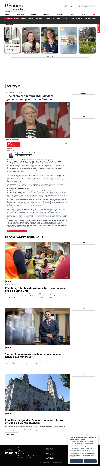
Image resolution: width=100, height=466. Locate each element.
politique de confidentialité (83, 455)
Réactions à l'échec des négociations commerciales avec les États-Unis (36, 289)
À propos (21, 450)
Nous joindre (22, 448)
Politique (47, 18)
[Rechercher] (94, 14)
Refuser (90, 461)
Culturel (87, 18)
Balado (94, 18)
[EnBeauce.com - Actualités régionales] (14, 6)
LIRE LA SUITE (10, 302)
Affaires (30, 18)
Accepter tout (76, 461)
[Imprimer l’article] (66, 143)
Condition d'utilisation (25, 458)
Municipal (65, 18)
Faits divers (39, 18)
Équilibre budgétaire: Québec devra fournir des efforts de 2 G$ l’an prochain (34, 421)
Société (23, 18)
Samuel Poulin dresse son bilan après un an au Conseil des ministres (33, 355)
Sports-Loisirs (56, 18)
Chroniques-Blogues (76, 18)
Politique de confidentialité (26, 456)
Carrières (21, 452)
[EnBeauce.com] (11, 453)
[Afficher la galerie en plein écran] (68, 104)
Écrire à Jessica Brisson (23, 155)
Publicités (21, 454)
